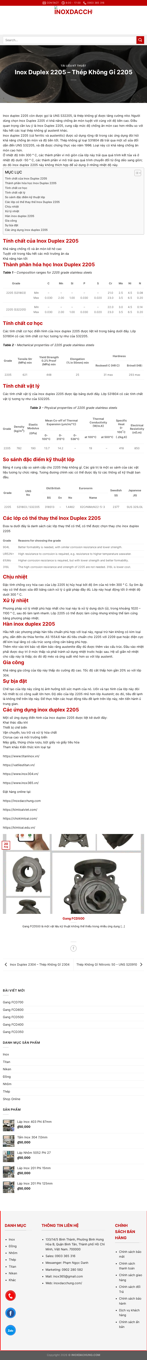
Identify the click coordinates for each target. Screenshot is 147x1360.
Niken (7, 1069)
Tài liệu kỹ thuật (73, 65)
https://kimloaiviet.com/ (20, 809)
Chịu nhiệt (12, 206)
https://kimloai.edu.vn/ (19, 827)
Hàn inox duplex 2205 (19, 216)
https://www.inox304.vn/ (20, 774)
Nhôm (7, 1084)
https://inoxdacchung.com (22, 801)
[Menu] (5, 20)
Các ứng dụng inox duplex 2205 (26, 229)
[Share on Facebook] (73, 948)
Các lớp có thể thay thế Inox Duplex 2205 (32, 202)
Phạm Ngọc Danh (75, 1263)
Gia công (11, 220)
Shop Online (11, 1099)
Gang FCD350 (13, 1032)
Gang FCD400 (90, 918)
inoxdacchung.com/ (68, 1283)
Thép (6, 1091)
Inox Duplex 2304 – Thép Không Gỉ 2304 (39, 964)
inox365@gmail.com (68, 1276)
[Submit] (140, 40)
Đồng (7, 1077)
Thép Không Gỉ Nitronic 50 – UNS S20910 (107, 964)
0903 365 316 (65, 1256)
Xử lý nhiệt (12, 211)
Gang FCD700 (13, 1002)
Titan (6, 1062)
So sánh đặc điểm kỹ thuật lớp (25, 197)
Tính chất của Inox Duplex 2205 (26, 178)
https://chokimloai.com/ (20, 818)
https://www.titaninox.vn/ (21, 756)
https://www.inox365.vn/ (21, 783)
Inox (6, 1054)
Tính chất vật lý (15, 192)
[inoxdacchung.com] (73, 20)
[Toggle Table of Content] (135, 173)
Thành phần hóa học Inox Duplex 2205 (30, 183)
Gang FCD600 (13, 1010)
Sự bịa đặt (11, 225)
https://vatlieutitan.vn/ (19, 765)
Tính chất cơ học (16, 188)
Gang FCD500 (13, 1017)
